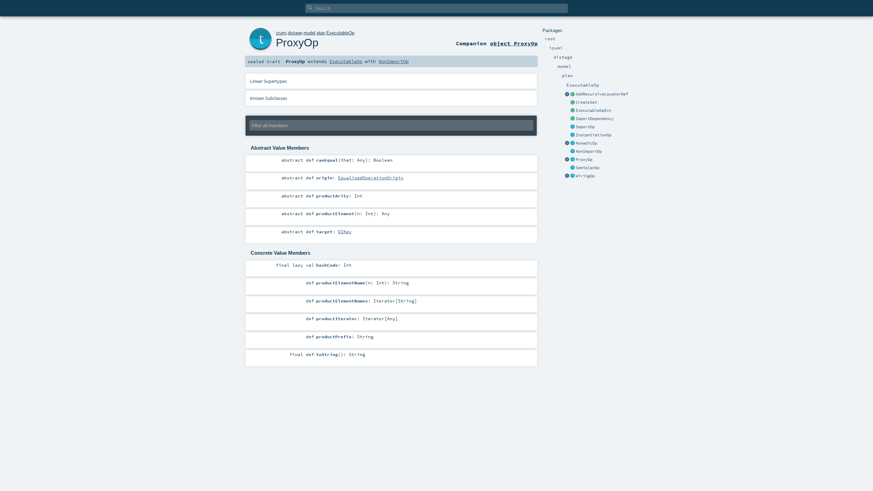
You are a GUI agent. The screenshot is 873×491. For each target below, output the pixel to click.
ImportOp (585, 126)
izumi (281, 32)
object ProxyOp (514, 43)
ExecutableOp (340, 32)
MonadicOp (586, 143)
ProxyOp (584, 159)
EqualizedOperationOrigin (370, 177)
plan (321, 32)
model (309, 32)
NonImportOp (589, 151)
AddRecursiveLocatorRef (602, 94)
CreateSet (586, 102)
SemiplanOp (588, 167)
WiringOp (585, 176)
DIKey (345, 231)
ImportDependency (595, 118)
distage (295, 32)
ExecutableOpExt (593, 110)
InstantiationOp (593, 135)
